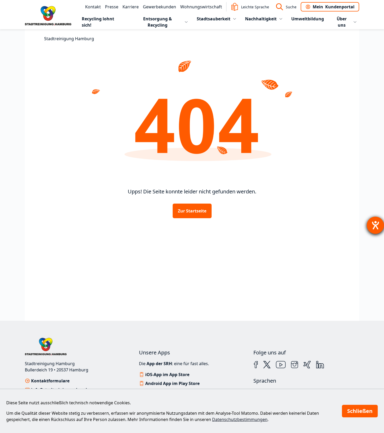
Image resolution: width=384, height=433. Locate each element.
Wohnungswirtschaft (201, 7)
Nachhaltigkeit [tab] (261, 19)
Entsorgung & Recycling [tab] (157, 22)
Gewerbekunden (159, 7)
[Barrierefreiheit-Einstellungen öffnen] (375, 225)
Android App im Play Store (172, 383)
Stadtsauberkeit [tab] (213, 19)
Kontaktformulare (50, 381)
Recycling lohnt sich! (98, 22)
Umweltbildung (307, 19)
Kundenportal (333, 7)
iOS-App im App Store (167, 374)
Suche (291, 6)
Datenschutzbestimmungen (239, 419)
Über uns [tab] (342, 22)
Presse (111, 7)
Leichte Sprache (255, 6)
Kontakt (93, 7)
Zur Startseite (192, 211)
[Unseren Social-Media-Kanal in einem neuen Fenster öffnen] (255, 364)
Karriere (131, 7)
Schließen (360, 410)
